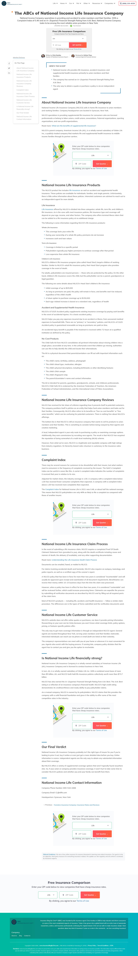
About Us (14, 935)
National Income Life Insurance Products (24, 75)
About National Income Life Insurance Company (25, 69)
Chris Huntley (56, 55)
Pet (77, 3)
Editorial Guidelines (49, 854)
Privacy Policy (92, 945)
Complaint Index (22, 90)
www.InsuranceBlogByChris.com (49, 945)
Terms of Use (77, 49)
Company (16, 932)
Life (54, 3)
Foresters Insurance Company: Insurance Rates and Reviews (76, 805)
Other (86, 3)
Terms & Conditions (103, 945)
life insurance (74, 190)
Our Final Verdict (23, 113)
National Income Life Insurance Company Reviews (24, 83)
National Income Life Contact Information (24, 117)
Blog (20, 935)
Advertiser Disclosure (19, 57)
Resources (96, 3)
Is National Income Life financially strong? (25, 107)
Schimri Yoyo (88, 55)
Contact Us (27, 935)
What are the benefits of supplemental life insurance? (74, 126)
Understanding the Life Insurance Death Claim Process (74, 560)
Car (70, 3)
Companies (109, 3)
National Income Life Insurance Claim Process (26, 95)
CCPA (111, 945)
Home (62, 3)
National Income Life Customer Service (24, 101)
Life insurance (47, 209)
